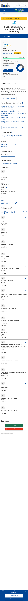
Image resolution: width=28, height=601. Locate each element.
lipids (19, 111)
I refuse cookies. (14, 598)
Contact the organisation (8, 199)
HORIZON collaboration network (9, 204)
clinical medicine (20, 106)
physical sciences (15, 121)
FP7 (4, 13)
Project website (7, 54)
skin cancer (10, 107)
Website (4, 200)
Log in (16, 5)
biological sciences (15, 109)
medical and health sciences (7, 106)
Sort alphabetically (4, 212)
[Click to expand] (25, 217)
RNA (4, 119)
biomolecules (12, 111)
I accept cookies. (14, 595)
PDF (15, 428)
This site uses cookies (7, 590)
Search (22, 5)
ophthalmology (4, 115)
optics (22, 121)
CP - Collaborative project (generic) (9, 163)
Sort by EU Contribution (14, 212)
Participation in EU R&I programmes (10, 202)
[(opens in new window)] (5, 5)
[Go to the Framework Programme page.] (14, 22)
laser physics (4, 122)
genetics (24, 117)
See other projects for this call (8, 156)
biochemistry (4, 111)
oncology (3, 107)
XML (15, 425)
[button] (19, 5)
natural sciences (5, 109)
